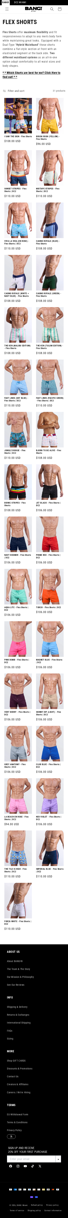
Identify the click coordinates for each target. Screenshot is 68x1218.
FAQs (9, 1030)
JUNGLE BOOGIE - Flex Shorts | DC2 (14, 451)
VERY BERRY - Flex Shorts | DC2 (17, 713)
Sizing (10, 1038)
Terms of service (17, 1210)
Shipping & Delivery (17, 1006)
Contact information (53, 1210)
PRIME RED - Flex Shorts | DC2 (48, 556)
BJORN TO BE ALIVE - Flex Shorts (48, 451)
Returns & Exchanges (18, 1014)
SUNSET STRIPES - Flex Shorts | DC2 (15, 190)
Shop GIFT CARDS (16, 1060)
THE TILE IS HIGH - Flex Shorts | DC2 (15, 870)
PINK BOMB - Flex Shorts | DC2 (16, 661)
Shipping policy (34, 1210)
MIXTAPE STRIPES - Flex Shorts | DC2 (47, 190)
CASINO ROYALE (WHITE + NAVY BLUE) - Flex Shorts (16, 294)
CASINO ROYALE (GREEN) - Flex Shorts (48, 294)
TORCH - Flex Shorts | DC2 (48, 607)
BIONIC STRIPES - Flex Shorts (15, 504)
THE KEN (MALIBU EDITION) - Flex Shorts (17, 347)
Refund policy (37, 1205)
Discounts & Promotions (19, 1068)
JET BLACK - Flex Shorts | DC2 (48, 504)
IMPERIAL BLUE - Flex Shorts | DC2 (49, 870)
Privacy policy (52, 1205)
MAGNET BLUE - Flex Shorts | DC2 (49, 661)
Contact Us (12, 1076)
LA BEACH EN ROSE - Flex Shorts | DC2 (16, 818)
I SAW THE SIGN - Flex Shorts (18, 136)
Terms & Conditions (17, 1122)
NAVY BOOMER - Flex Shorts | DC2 (17, 556)
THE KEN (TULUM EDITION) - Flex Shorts (49, 347)
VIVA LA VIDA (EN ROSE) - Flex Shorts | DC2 (16, 242)
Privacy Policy (14, 1130)
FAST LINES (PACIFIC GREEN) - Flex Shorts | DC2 (50, 399)
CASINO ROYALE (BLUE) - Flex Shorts (48, 242)
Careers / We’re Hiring (18, 1092)
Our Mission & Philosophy (20, 977)
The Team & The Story (18, 969)
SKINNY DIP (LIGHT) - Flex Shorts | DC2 (48, 713)
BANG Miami (22, 1205)
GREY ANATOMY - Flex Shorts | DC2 (14, 765)
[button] (7, 9)
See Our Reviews (15, 984)
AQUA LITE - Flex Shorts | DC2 (16, 608)
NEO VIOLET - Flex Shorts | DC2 (48, 818)
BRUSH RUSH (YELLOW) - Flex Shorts (48, 137)
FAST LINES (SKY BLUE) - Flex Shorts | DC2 (16, 399)
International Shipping (19, 1022)
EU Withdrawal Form (17, 1114)
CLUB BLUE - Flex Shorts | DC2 (48, 765)
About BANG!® (15, 961)
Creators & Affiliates (17, 1084)
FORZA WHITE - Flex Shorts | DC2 (17, 922)
